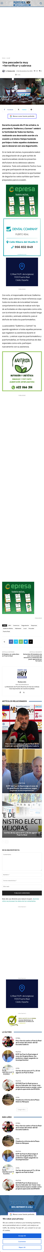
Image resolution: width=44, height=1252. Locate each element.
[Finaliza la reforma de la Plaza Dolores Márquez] (8, 1100)
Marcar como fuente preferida (23, 116)
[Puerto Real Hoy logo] (22, 1204)
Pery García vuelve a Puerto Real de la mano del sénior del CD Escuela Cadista (22, 745)
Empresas (34, 625)
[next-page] (7, 841)
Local (8, 58)
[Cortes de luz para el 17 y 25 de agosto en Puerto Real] (22, 816)
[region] (22, 1233)
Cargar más (21, 1109)
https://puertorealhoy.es (22, 684)
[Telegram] (26, 642)
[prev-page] (3, 841)
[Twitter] (16, 642)
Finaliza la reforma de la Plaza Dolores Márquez (27, 1101)
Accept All (22, 1236)
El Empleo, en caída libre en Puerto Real (10, 655)
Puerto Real (6, 631)
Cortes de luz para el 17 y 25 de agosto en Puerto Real (22, 834)
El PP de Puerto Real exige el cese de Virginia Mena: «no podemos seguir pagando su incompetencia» (22, 788)
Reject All (22, 1247)
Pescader (31, 628)
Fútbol (21, 741)
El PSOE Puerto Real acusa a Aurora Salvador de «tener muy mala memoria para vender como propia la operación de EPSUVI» (29, 1086)
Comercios (16, 625)
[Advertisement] (22, 31)
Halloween (18, 628)
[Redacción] (4, 71)
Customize (22, 1241)
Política (22, 783)
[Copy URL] (31, 642)
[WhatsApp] (21, 642)
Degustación (25, 625)
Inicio (3, 58)
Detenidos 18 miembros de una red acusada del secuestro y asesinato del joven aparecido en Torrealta (32, 657)
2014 (9, 625)
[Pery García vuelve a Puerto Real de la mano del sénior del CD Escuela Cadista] (22, 727)
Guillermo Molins (8, 628)
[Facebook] (11, 642)
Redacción (11, 71)
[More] (31, 110)
